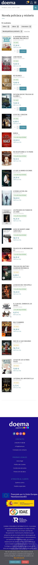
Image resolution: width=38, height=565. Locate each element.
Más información (19, 558)
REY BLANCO (17, 76)
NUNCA (15, 133)
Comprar (23, 51)
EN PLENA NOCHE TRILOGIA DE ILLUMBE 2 (23, 95)
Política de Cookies (20, 464)
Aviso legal (20, 461)
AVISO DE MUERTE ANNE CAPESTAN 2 (21, 230)
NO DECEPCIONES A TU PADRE (23, 152)
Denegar (25, 562)
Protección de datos (20, 472)
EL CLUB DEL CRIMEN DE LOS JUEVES (22, 305)
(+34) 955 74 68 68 (20, 443)
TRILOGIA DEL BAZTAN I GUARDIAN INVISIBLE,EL (21, 267)
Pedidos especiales (19, 486)
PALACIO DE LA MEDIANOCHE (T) (23, 249)
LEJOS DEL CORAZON (20, 115)
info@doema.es (19, 446)
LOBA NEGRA (17, 57)
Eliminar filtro (8, 26)
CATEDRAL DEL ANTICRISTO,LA (23, 378)
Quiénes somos (19, 483)
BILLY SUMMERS (18, 322)
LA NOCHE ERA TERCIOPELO (22, 285)
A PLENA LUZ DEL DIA (20, 191)
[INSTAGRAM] (20, 433)
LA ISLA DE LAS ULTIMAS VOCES (21, 361)
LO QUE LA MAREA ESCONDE (22, 171)
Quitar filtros (27, 31)
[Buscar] (35, 7)
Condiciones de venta (19, 468)
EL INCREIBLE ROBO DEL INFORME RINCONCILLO (21, 38)
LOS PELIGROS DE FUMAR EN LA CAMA (22, 211)
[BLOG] (23, 433)
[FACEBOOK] (14, 433)
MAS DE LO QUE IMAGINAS (22, 341)
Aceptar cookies (15, 562)
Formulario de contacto (20, 450)
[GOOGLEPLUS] (17, 433)
